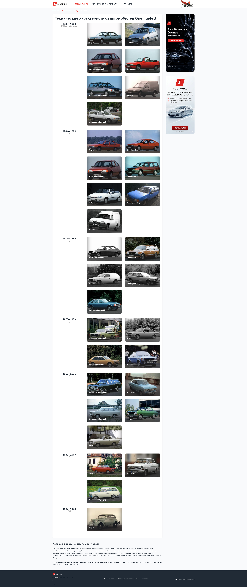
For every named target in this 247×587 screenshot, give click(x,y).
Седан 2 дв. (132, 392)
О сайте (128, 4)
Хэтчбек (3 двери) (96, 69)
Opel (78, 11)
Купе (129, 338)
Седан (91, 43)
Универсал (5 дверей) (98, 96)
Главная (55, 11)
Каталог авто (81, 4)
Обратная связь (57, 584)
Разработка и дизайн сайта (186, 579)
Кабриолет (131, 69)
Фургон (130, 96)
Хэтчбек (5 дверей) (135, 43)
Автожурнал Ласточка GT (128, 579)
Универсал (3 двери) (97, 122)
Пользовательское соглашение (61, 581)
